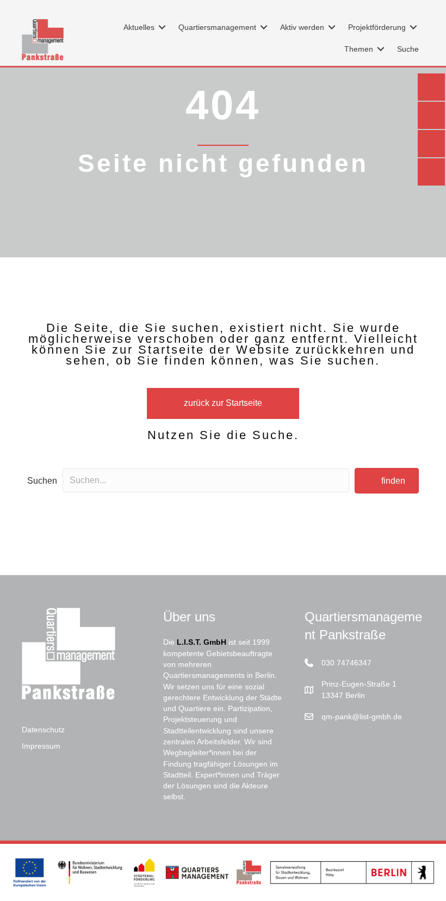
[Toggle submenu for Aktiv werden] (331, 27)
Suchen (42, 480)
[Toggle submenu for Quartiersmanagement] (263, 27)
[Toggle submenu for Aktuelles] (162, 27)
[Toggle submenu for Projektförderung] (413, 27)
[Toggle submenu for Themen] (380, 49)
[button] (387, 480)
